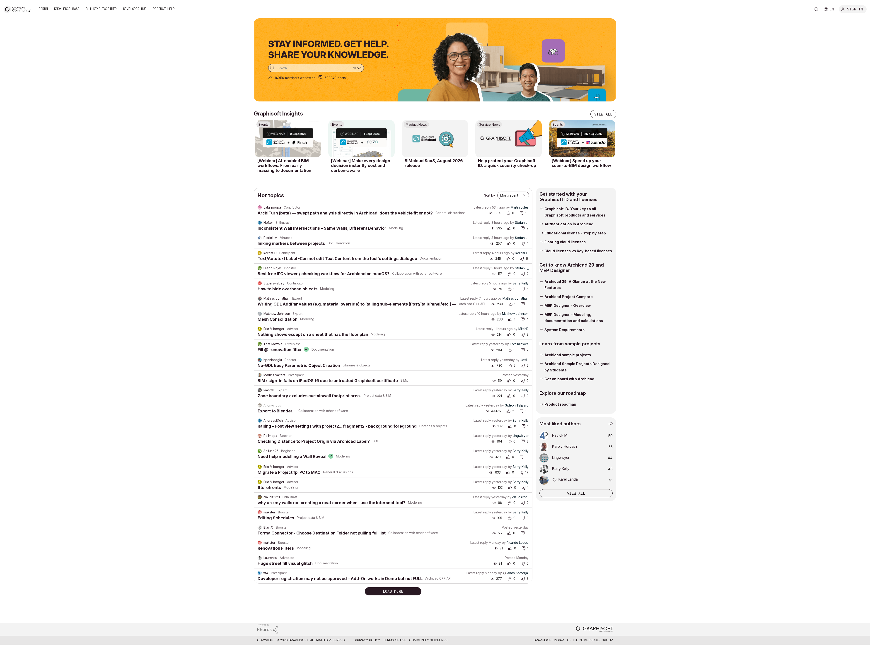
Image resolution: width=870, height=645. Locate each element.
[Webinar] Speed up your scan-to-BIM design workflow (581, 163)
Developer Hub (135, 9)
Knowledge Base (67, 9)
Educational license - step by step (575, 233)
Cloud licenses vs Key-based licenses (578, 251)
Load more (393, 591)
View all (603, 114)
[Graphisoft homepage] (594, 629)
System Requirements (564, 329)
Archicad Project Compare (568, 296)
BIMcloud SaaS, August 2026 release (434, 163)
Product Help (164, 9)
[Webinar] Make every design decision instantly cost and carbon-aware (360, 165)
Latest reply (482, 207)
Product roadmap (560, 404)
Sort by (489, 195)
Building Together (101, 9)
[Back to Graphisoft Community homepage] (18, 9)
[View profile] (260, 207)
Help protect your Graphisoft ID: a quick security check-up (507, 163)
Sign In (855, 9)
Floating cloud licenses (565, 242)
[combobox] (316, 68)
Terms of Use (394, 640)
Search (816, 9)
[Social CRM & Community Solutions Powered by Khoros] (267, 628)
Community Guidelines (428, 640)
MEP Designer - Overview (567, 305)
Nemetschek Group (596, 640)
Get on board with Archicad (569, 379)
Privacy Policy (367, 640)
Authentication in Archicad (568, 224)
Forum (43, 9)
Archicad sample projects (567, 355)
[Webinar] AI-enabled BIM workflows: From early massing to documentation (284, 165)
